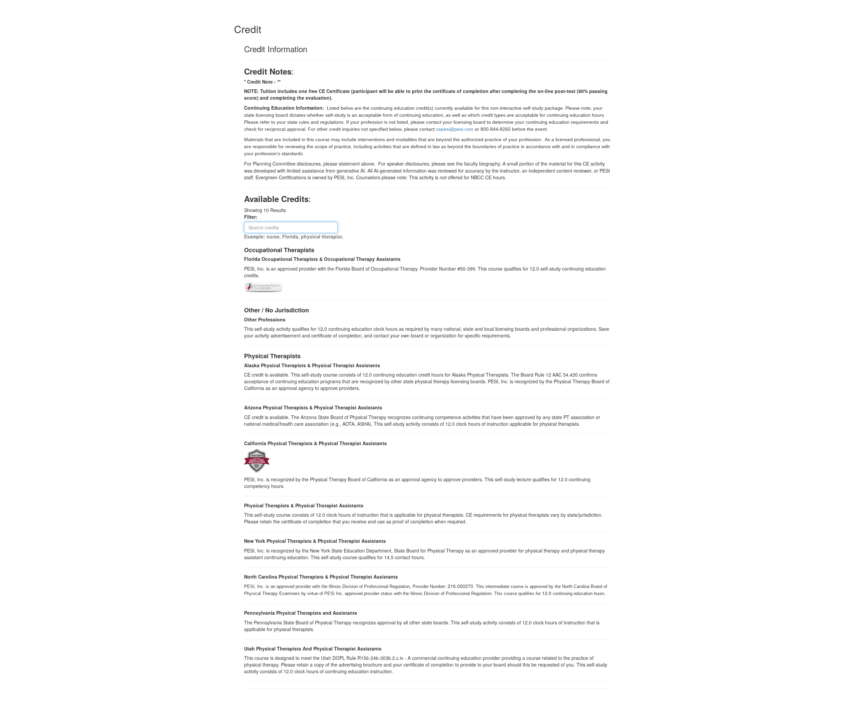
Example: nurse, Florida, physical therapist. (293, 236)
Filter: (252, 216)
